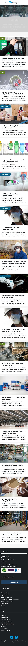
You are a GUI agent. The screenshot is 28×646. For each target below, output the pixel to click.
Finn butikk (4, 615)
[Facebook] (16, 637)
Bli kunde (3, 626)
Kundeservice (4, 617)
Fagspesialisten (5, 595)
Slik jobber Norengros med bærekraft (10, 599)
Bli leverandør (4, 628)
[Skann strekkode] (26, 2)
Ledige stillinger (5, 603)
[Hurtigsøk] (5, 2)
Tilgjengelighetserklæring (7, 624)
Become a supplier (5, 630)
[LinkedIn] (11, 637)
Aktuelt (3, 605)
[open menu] (2, 2)
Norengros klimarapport (7, 601)
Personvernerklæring (6, 622)
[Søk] (22, 2)
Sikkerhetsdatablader (6, 597)
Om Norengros (4, 593)
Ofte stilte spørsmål (6, 619)
